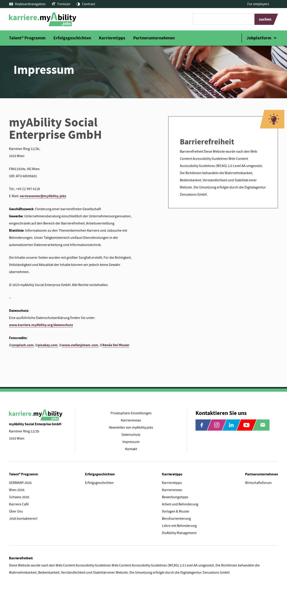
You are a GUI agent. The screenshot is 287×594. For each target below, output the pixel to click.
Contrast (88, 4)
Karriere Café (19, 504)
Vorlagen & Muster (175, 511)
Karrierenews (172, 490)
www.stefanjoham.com (80, 345)
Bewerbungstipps (175, 497)
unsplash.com (23, 345)
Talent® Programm (27, 38)
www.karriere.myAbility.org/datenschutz (41, 325)
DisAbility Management (179, 533)
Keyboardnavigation (30, 4)
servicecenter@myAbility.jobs (43, 196)
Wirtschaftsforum (258, 483)
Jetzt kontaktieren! (23, 518)
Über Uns (16, 511)
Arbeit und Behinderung (180, 504)
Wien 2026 (16, 490)
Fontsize (63, 4)
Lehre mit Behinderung (179, 525)
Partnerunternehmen (154, 38)
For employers (258, 4)
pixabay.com (48, 345)
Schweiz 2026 (19, 497)
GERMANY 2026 (20, 483)
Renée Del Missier (115, 345)
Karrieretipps (112, 38)
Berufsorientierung (176, 518)
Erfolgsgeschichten (72, 38)
